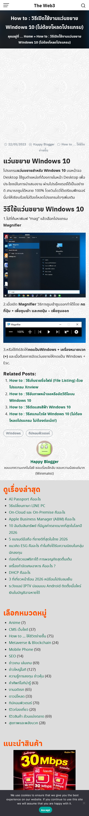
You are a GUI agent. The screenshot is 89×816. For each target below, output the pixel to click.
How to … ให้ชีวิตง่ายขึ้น (27, 636)
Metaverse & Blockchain (30, 643)
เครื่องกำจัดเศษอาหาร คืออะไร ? (32, 566)
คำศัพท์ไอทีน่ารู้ (20, 683)
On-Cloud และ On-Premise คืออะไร (37, 512)
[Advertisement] (44, 96)
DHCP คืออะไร (19, 572)
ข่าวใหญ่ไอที (17, 669)
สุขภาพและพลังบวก (23, 723)
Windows (13, 433)
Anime (14, 623)
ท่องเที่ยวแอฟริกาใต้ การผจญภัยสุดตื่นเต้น (40, 559)
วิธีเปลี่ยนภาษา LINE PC (27, 506)
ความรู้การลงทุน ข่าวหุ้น (26, 676)
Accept (45, 810)
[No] (84, 803)
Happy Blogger (43, 144)
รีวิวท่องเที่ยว (18, 709)
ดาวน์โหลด (17, 696)
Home (28, 36)
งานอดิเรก (16, 689)
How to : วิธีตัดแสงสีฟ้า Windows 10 (40, 407)
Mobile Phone (21, 649)
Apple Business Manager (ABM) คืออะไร (42, 519)
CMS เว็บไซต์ (18, 629)
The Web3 (44, 5)
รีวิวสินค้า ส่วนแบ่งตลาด (26, 716)
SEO (12, 656)
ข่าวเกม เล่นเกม (20, 663)
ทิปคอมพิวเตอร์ (39, 433)
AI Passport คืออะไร (25, 499)
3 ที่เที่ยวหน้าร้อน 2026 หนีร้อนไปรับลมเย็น (40, 579)
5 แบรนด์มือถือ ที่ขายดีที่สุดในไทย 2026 (38, 539)
